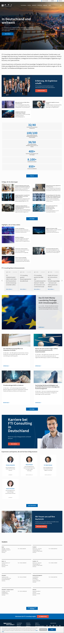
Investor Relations (39, 626)
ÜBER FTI (37, 623)
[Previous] (2, 280)
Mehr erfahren (7, 34)
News (50, 5)
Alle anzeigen (32, 409)
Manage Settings (43, 629)
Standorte (28, 624)
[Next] (61, 280)
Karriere (45, 5)
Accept (52, 629)
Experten (39, 5)
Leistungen (23, 5)
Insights (34, 5)
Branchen (19, 624)
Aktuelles (37, 624)
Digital (29, 5)
